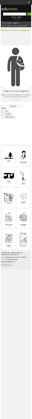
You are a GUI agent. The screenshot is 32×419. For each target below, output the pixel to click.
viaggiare (15, 259)
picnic (8, 160)
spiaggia (9, 245)
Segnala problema (22, 25)
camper (9, 181)
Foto (20, 17)
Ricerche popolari (17, 19)
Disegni (15, 17)
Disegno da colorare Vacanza (13, 257)
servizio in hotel (8, 202)
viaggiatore (16, 23)
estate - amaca (23, 245)
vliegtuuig (23, 202)
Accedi (4, 25)
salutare (23, 183)
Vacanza (9, 23)
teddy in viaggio (23, 162)
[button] (8, 117)
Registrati (9, 25)
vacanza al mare (9, 224)
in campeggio (23, 224)
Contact (15, 25)
